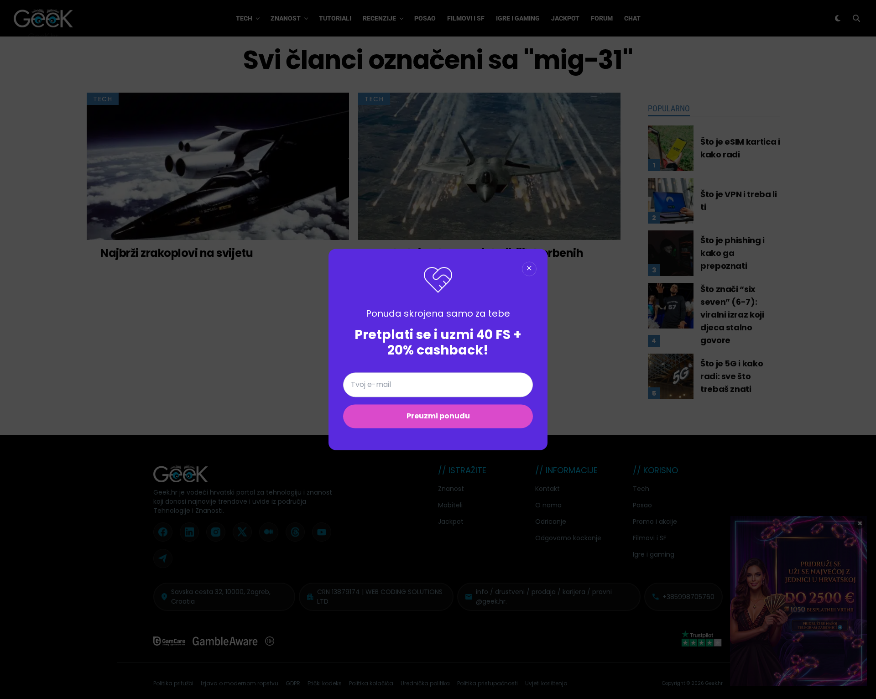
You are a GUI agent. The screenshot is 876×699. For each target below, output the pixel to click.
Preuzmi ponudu (438, 416)
